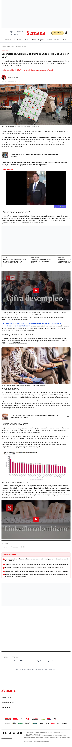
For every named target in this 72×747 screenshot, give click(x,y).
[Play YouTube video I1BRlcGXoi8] (36, 290)
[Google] (3, 733)
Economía (11, 46)
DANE (22, 547)
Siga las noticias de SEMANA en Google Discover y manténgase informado (28, 70)
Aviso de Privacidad (9, 738)
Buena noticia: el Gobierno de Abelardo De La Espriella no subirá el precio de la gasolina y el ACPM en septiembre (14, 261)
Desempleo (6, 547)
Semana (4, 46)
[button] (36, 290)
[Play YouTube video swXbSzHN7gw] (36, 519)
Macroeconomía (21, 46)
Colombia (15, 547)
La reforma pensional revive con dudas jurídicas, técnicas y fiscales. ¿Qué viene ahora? (41, 261)
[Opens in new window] (6, 733)
